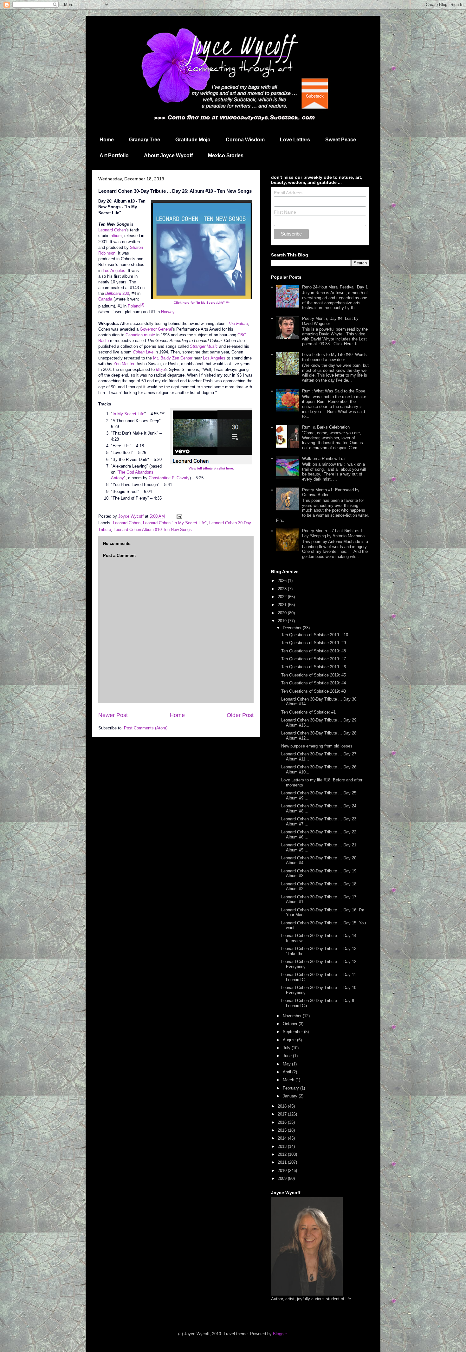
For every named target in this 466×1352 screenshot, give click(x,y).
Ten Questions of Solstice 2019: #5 (313, 675)
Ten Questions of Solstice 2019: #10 (314, 634)
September (293, 1031)
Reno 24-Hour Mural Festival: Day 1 (335, 287)
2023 (283, 588)
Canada (105, 299)
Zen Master (123, 363)
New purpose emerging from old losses (317, 746)
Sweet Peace (340, 139)
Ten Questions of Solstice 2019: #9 (313, 642)
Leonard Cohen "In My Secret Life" (175, 523)
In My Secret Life (128, 413)
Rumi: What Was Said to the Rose (333, 391)
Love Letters (295, 139)
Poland (134, 306)
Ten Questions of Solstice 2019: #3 (313, 691)
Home (107, 139)
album (116, 235)
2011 (283, 1162)
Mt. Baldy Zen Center (172, 358)
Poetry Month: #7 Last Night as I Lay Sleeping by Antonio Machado (333, 533)
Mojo (160, 369)
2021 (283, 604)
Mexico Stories (225, 155)
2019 (283, 620)
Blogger (280, 1333)
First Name (285, 212)
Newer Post (113, 715)
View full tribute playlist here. (211, 468)
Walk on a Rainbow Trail (324, 458)
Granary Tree (144, 139)
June (288, 1055)
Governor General (156, 329)
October (291, 1023)
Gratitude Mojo (192, 139)
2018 (283, 1106)
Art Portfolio (114, 155)
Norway (167, 311)
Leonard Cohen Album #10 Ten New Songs (152, 529)
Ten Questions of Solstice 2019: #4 (313, 683)
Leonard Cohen (112, 230)
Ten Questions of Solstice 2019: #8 (313, 651)
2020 (283, 613)
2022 (283, 596)
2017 (283, 1114)
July (287, 1047)
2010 (283, 1170)
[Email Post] (179, 516)
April (287, 1072)
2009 (283, 1178)
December (293, 627)
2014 (283, 1138)
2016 (283, 1122)
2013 (283, 1146)
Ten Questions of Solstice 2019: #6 (313, 666)
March (289, 1079)
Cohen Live (143, 352)
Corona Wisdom (245, 139)
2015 (283, 1130)
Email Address (288, 192)
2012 (283, 1154)
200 (117, 293)
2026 (283, 580)
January (291, 1096)
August (290, 1040)
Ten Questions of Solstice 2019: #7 (313, 659)
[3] (142, 305)
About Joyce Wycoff (168, 155)
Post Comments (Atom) (145, 728)
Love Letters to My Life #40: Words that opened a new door (334, 357)
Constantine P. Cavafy (169, 477)
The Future (238, 323)
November (293, 1015)
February (291, 1088)
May (287, 1064)
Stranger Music (204, 346)
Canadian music (140, 335)
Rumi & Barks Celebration (326, 427)
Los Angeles (114, 270)
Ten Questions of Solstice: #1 (308, 712)
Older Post (240, 715)
